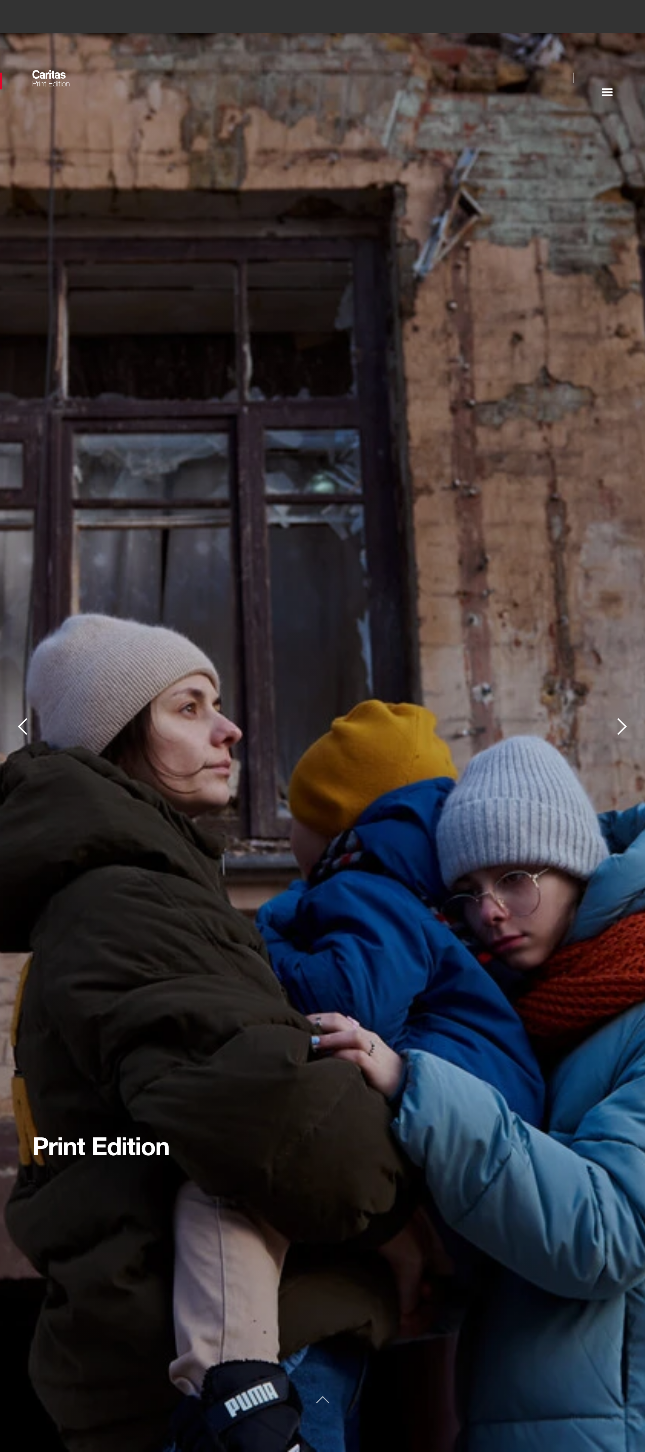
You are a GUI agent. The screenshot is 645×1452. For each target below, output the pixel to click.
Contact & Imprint (622, 726)
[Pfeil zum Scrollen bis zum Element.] (322, 1401)
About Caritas (23, 726)
